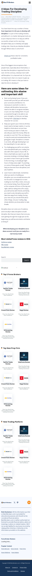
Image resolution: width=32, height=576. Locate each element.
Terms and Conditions (12, 571)
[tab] (15, 267)
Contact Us (15, 567)
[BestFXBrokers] (7, 2)
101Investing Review (8, 331)
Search (3, 257)
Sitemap (23, 571)
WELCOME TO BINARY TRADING (13, 17)
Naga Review (24, 310)
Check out (7, 56)
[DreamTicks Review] (8, 308)
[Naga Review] (24, 308)
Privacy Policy (23, 567)
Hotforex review (6, 242)
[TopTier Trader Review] (8, 286)
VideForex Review (24, 288)
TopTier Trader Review (8, 289)
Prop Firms (23, 549)
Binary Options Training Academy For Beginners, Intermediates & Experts (15, 17)
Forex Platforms (5, 552)
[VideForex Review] (24, 286)
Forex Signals (14, 549)
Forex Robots (15, 552)
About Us (7, 567)
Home (2, 17)
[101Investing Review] (8, 328)
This (25, 200)
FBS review (4, 245)
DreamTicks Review (8, 310)
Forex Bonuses (5, 549)
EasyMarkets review (7, 247)
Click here (16, 118)
